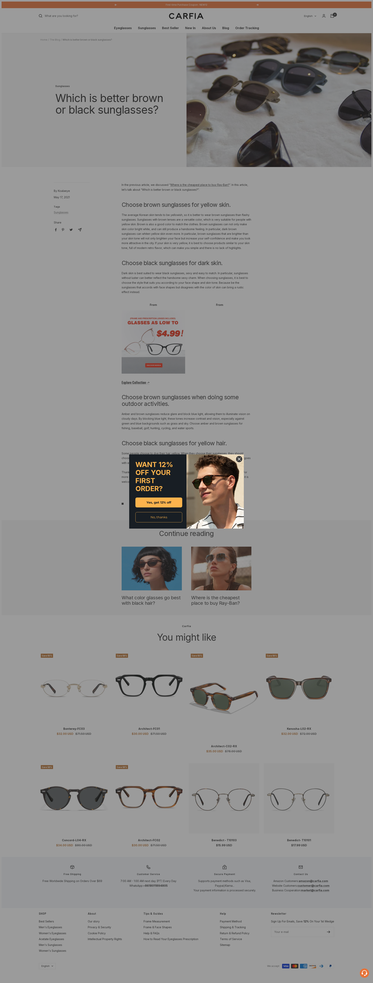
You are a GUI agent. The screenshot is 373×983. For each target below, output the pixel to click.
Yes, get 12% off (158, 502)
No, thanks (159, 517)
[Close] (239, 459)
